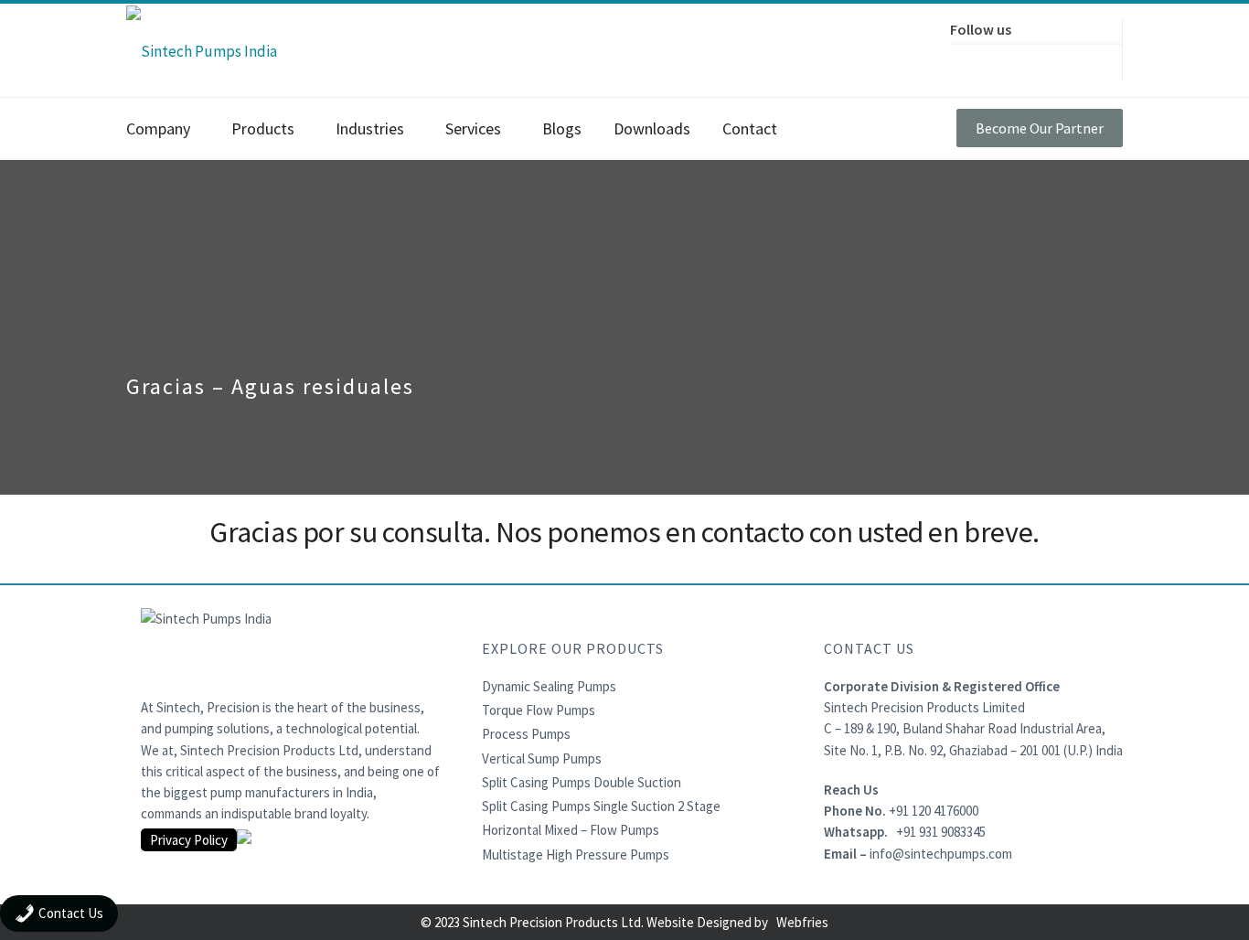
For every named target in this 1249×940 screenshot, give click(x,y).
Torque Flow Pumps (538, 710)
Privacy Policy (189, 840)
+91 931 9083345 (941, 831)
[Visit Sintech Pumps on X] (1007, 60)
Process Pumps (526, 733)
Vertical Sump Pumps (542, 758)
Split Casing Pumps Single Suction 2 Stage (601, 806)
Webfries (802, 922)
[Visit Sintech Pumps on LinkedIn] (1046, 60)
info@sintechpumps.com (941, 853)
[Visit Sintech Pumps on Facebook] (969, 60)
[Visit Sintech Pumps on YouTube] (1084, 60)
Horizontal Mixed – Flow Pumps (570, 830)
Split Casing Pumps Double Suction (581, 782)
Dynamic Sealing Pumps (549, 686)
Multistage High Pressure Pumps (575, 854)
